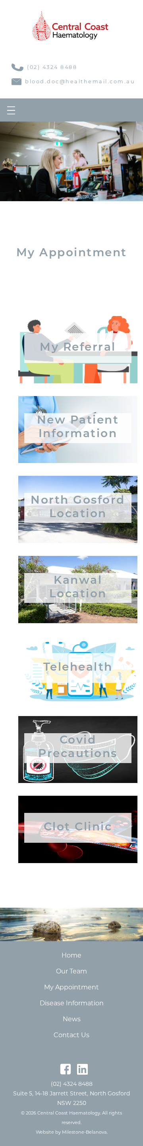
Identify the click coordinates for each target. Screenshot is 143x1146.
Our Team (71, 971)
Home (71, 955)
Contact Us (71, 1035)
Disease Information (72, 1003)
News (72, 1019)
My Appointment (71, 987)
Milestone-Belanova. (85, 1132)
